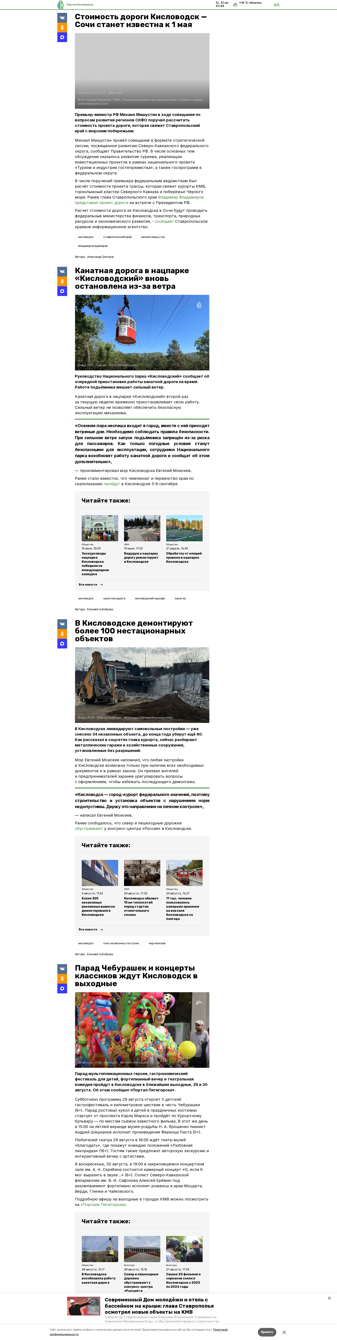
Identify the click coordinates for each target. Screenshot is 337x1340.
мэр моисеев (157, 943)
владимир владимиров (93, 246)
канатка (180, 598)
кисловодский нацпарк (150, 598)
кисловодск (86, 237)
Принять (267, 1332)
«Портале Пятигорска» (103, 1204)
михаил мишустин (153, 237)
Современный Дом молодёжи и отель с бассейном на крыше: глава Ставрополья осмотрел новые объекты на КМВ (159, 1306)
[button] (83, 1306)
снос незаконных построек (121, 943)
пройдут (112, 483)
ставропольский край (117, 237)
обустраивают (89, 828)
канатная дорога (114, 598)
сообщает (164, 221)
